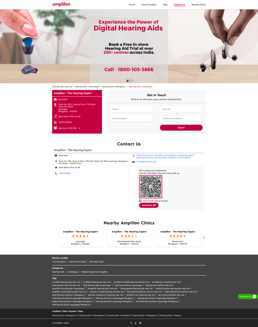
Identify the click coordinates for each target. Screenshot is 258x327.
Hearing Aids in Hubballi (119, 315)
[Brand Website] (140, 323)
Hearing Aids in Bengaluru (64, 315)
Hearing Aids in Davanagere (92, 315)
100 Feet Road (58, 261)
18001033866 (65, 122)
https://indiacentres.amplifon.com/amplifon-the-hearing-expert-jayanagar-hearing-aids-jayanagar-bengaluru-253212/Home (165, 156)
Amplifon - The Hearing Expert (80, 231)
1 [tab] (127, 80)
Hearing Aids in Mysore (170, 315)
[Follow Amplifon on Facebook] (131, 323)
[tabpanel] (129, 46)
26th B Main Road (77, 261)
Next (204, 237)
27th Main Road (96, 261)
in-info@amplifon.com (146, 161)
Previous (54, 237)
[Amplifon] (61, 4)
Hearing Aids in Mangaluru (145, 315)
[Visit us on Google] (136, 323)
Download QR (149, 205)
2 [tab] (130, 80)
